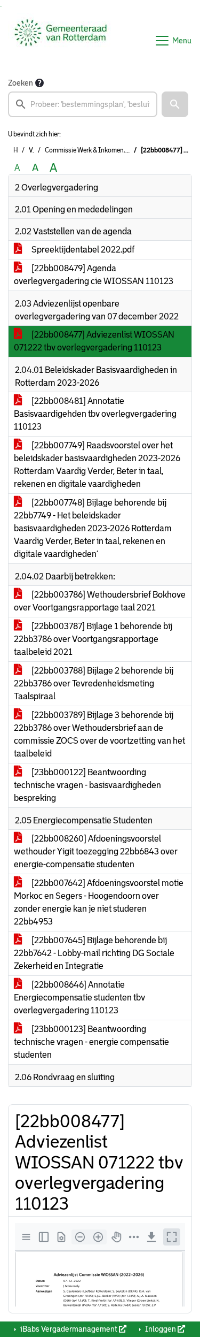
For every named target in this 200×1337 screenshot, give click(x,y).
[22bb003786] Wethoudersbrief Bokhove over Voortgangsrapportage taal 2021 (100, 601)
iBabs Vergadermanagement (69, 1329)
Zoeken (20, 83)
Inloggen (160, 1329)
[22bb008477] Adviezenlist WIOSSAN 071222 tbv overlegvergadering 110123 (94, 341)
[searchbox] (82, 104)
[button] (175, 104)
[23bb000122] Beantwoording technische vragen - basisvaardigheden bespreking (87, 785)
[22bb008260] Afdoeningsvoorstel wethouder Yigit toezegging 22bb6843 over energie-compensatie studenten (96, 851)
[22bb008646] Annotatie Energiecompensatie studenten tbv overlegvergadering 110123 (79, 997)
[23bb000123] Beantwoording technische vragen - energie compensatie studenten (91, 1042)
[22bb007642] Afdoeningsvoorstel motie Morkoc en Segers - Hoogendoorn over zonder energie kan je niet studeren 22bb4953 (98, 902)
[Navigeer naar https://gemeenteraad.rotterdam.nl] (60, 40)
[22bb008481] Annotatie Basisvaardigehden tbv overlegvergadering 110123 (95, 413)
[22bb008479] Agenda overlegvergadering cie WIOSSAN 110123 (93, 275)
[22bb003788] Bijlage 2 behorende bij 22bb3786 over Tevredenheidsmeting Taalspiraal (93, 683)
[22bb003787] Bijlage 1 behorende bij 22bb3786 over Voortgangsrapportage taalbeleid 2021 (93, 639)
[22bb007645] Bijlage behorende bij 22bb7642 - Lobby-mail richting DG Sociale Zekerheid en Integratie (94, 953)
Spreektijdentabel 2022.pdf (82, 249)
